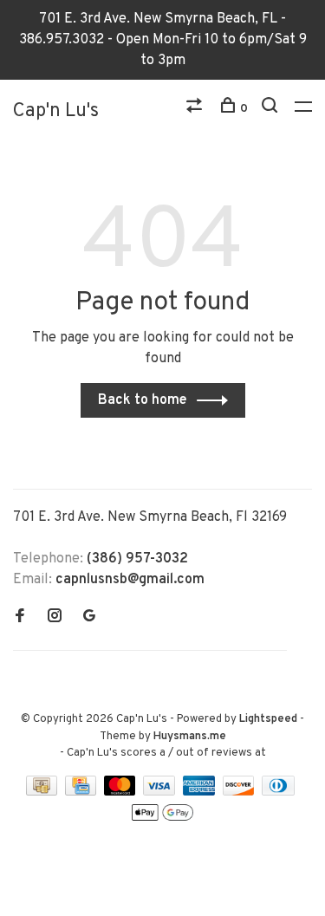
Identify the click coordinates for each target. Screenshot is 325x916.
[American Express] (200, 792)
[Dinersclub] (278, 792)
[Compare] (196, 108)
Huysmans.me (189, 737)
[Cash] (43, 792)
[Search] (272, 108)
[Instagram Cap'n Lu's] (55, 618)
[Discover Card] (240, 792)
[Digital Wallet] (162, 819)
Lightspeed (268, 719)
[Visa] (161, 792)
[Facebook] (20, 618)
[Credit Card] (82, 792)
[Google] (89, 618)
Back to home (142, 400)
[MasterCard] (122, 792)
